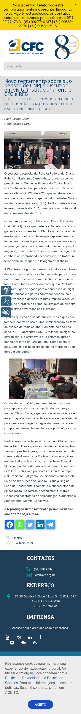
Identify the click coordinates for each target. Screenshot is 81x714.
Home (8, 99)
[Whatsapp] (19, 524)
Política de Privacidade (23, 678)
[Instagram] (19, 637)
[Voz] (6, 301)
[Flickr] (13, 642)
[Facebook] (9, 524)
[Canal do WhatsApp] (25, 642)
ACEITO (40, 704)
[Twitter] (29, 524)
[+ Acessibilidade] (6, 312)
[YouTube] (8, 637)
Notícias (27, 99)
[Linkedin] (39, 524)
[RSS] (36, 642)
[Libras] (6, 290)
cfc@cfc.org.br (44, 575)
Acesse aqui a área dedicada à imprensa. (40, 628)
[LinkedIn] (31, 637)
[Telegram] (50, 524)
